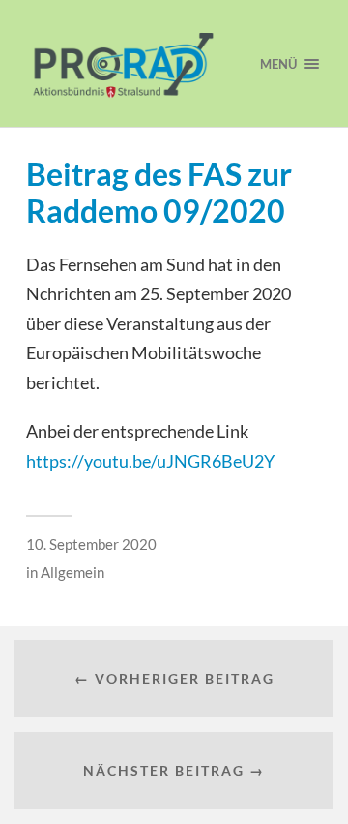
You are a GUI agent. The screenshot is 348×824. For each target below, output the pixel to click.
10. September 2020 (91, 544)
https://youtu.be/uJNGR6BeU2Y (150, 461)
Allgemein (72, 572)
